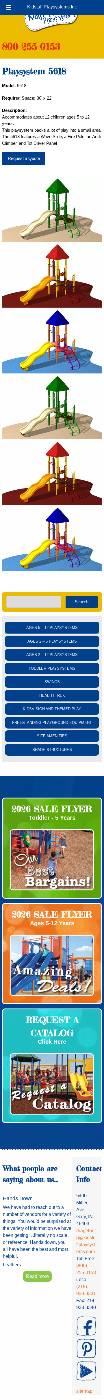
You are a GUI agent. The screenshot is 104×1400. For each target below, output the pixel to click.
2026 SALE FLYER (52, 809)
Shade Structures (52, 749)
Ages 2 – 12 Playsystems (52, 655)
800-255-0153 (31, 46)
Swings (52, 682)
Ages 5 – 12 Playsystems (52, 627)
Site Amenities (52, 736)
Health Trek (52, 695)
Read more (37, 1276)
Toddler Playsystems (52, 668)
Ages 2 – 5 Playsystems (52, 641)
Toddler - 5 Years (52, 817)
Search (82, 601)
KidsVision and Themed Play (52, 709)
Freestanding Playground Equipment (52, 722)
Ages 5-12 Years (52, 923)
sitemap (84, 1391)
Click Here (52, 1041)
